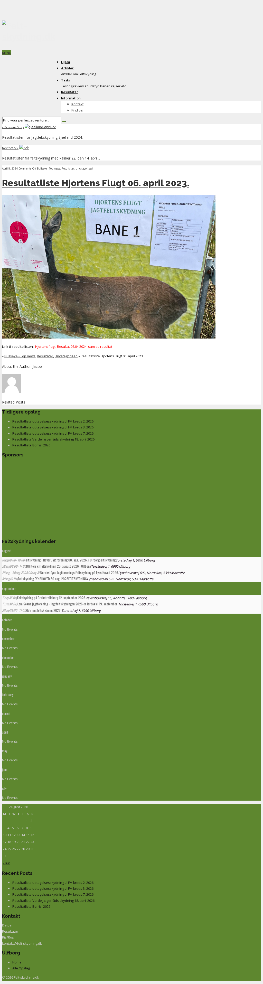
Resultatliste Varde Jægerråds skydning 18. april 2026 (53, 439)
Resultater (69, 92)
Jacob (37, 366)
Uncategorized (84, 168)
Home (17, 962)
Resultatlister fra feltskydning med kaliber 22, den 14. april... (51, 158)
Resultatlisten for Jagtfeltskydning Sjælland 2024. (42, 137)
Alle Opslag (21, 968)
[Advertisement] (38, 497)
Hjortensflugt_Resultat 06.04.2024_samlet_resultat (73, 346)
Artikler (67, 68)
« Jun (6, 863)
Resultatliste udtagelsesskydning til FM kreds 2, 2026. (53, 421)
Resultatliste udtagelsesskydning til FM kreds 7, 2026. (53, 433)
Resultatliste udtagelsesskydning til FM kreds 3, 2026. (53, 427)
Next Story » (10, 148)
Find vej (77, 110)
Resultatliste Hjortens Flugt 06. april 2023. (95, 183)
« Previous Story (13, 127)
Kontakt (77, 104)
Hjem (65, 62)
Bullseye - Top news (48, 168)
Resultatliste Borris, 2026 (31, 445)
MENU (6, 52)
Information (71, 98)
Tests (65, 80)
